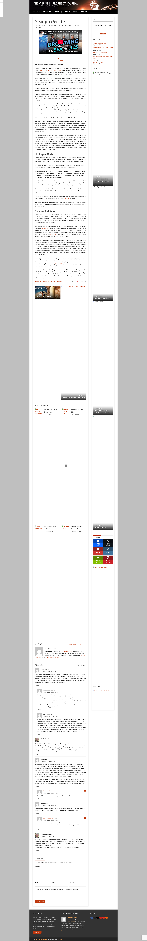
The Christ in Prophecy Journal (55, 3)
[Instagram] (97, 918)
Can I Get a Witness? (98, 62)
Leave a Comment (81, 665)
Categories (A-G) (47, 12)
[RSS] (106, 918)
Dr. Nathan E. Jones (51, 25)
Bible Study (67, 12)
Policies (60, 939)
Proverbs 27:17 (59, 264)
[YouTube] (103, 918)
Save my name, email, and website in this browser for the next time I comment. (58, 889)
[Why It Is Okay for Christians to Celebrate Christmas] (66, 582)
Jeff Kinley (41, 70)
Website (71, 882)
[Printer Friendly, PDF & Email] (78, 281)
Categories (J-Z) (58, 12)
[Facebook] (91, 918)
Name (37, 882)
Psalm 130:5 (53, 234)
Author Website (73, 644)
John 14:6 (67, 198)
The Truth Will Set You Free (54, 657)
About (38, 12)
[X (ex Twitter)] (94, 918)
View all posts (82, 644)
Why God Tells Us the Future (99, 43)
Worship (61, 25)
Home (34, 12)
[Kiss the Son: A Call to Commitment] (38, 465)
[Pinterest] (100, 918)
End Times (53, 281)
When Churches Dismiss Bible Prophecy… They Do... (102, 411)
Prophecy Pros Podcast (54, 70)
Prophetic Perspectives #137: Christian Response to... (102, 181)
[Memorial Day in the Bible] (66, 465)
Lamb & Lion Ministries (66, 651)
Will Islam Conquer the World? (100, 52)
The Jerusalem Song (100, 527)
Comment (37, 866)
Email (54, 882)
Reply (37, 685)
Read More (37, 932)
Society (60, 281)
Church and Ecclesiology (42, 281)
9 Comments (68, 25)
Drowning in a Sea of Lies (102, 298)
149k (94, 537)
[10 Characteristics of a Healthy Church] (38, 582)
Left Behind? (84, 12)
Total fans (98, 537)
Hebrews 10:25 (46, 228)
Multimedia (75, 12)
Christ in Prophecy (65, 929)
